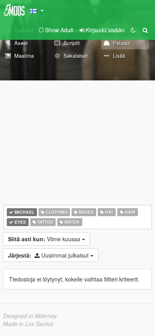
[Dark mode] (133, 30)
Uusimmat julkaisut (49, 255)
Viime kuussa (45, 239)
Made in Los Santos (28, 324)
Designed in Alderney (30, 316)
